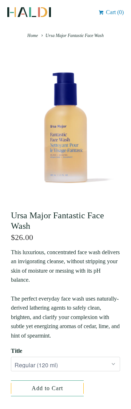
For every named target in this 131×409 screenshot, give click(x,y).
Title (16, 351)
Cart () (114, 12)
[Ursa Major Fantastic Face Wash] (65, 127)
